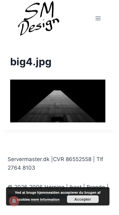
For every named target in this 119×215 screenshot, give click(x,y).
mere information (45, 199)
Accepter (82, 199)
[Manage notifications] (14, 201)
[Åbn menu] (98, 18)
